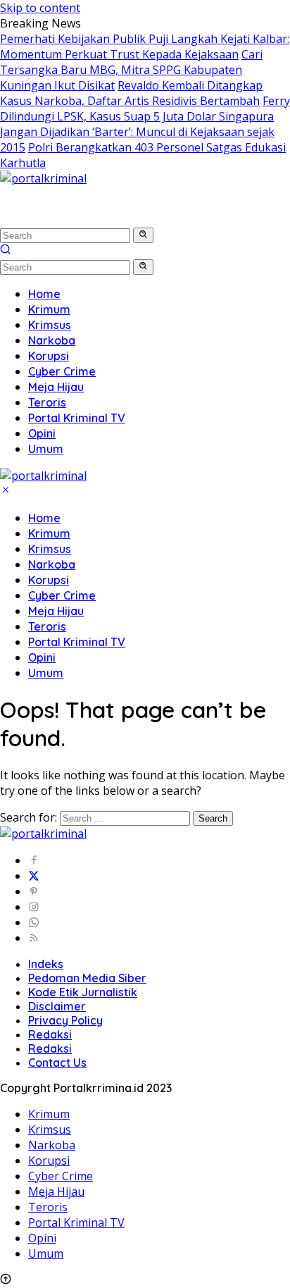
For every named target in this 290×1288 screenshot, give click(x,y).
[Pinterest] (33, 891)
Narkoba (51, 564)
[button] (143, 235)
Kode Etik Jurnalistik (82, 992)
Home (44, 518)
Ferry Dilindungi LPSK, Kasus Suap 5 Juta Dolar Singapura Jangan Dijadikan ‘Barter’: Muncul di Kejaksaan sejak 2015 (145, 124)
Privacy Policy (65, 1020)
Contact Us (57, 1062)
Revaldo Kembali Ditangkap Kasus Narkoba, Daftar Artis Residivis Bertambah (131, 93)
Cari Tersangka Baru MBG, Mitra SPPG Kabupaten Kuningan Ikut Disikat (131, 70)
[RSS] (33, 938)
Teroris (47, 626)
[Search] (5, 251)
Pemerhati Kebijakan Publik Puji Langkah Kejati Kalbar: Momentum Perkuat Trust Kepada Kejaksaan (144, 46)
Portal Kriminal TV (76, 642)
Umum (45, 673)
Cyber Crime (62, 595)
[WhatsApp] (33, 922)
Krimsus (49, 549)
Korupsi (48, 580)
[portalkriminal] (43, 178)
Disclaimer (57, 1006)
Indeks (45, 964)
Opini (42, 657)
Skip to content (40, 8)
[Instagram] (33, 907)
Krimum (49, 533)
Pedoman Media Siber (87, 978)
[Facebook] (33, 860)
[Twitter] (33, 876)
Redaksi (50, 1034)
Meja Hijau (56, 611)
